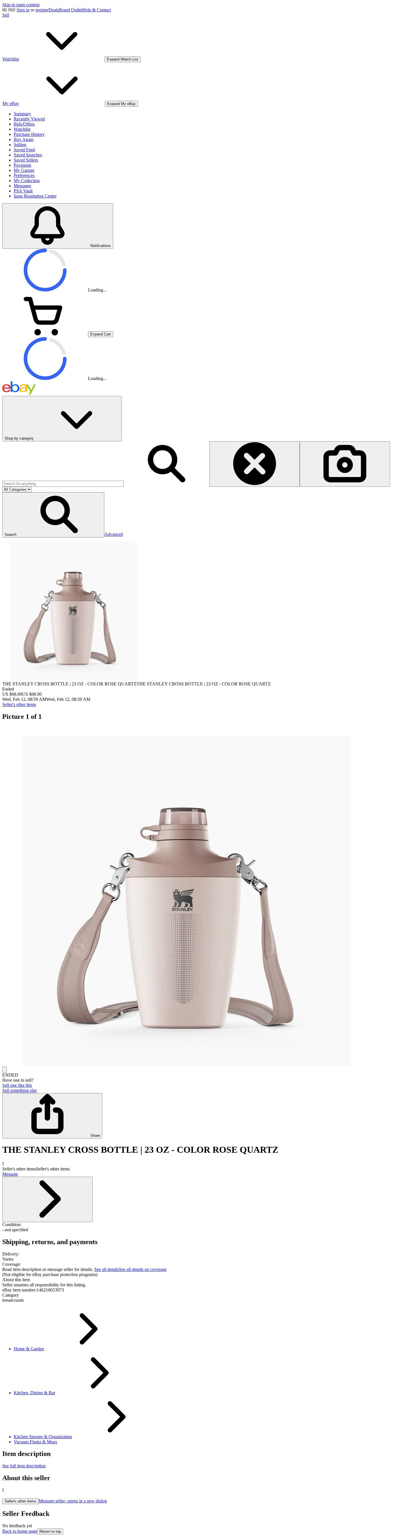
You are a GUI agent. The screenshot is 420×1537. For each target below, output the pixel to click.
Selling (20, 144)
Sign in (23, 9)
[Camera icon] (345, 464)
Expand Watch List (122, 59)
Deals (54, 9)
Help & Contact (96, 9)
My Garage (24, 170)
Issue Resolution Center (35, 196)
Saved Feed (24, 149)
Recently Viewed (29, 118)
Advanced (113, 534)
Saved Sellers (26, 160)
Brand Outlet (70, 9)
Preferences (24, 175)
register (42, 9)
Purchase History (29, 134)
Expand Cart (100, 334)
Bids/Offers (24, 124)
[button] (53, 515)
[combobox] (63, 484)
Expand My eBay (121, 104)
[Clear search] (254, 464)
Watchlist (22, 129)
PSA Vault (23, 190)
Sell (5, 15)
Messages (22, 185)
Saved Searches (28, 154)
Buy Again (23, 139)
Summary (22, 113)
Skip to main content (20, 4)
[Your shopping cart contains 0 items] (45, 333)
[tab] (210, 1279)
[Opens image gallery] (4, 1070)
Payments (22, 165)
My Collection (27, 180)
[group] (210, 896)
